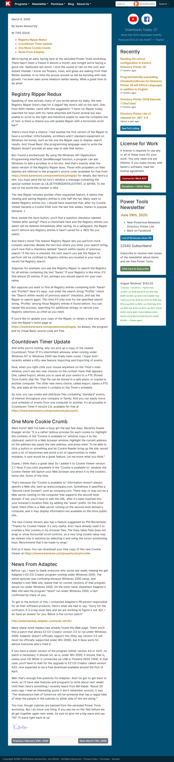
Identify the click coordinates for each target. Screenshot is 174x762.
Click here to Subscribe (135, 268)
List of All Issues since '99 (137, 237)
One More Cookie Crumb (34, 48)
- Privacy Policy (90, 759)
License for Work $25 (134, 178)
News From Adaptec (31, 52)
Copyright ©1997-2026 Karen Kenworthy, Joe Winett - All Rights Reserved (42, 759)
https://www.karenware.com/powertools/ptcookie (57, 553)
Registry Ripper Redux (32, 39)
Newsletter (39, 4)
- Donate (115, 759)
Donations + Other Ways (136, 186)
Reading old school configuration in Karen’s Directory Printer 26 (135, 63)
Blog (71, 4)
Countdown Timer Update (35, 43)
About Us (83, 4)
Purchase (57, 4)
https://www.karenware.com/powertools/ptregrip (44, 175)
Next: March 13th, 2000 (93, 740)
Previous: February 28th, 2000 (30, 740)
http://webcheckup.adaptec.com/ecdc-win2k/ (42, 621)
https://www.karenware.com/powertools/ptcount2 (45, 410)
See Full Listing (130, 128)
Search (163, 3)
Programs (21, 4)
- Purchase (104, 759)
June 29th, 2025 (133, 215)
